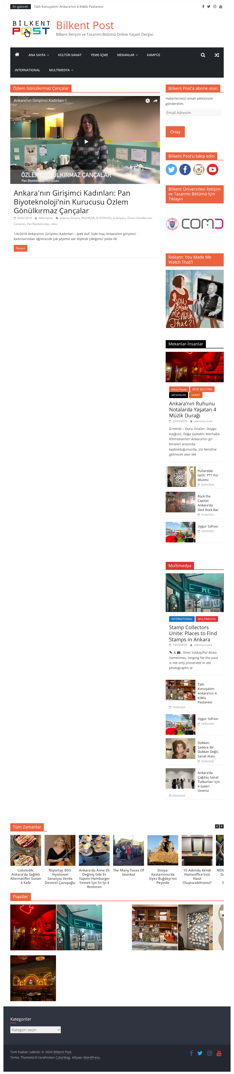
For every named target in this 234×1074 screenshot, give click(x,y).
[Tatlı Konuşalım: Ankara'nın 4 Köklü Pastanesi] (155, 929)
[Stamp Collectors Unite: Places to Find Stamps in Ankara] (195, 576)
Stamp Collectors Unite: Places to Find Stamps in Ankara (193, 633)
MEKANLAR (125, 55)
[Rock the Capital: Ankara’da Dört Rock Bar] (180, 494)
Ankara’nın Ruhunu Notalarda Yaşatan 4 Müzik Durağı (192, 409)
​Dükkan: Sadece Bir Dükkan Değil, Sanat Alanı (208, 749)
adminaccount (203, 421)
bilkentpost (46, 218)
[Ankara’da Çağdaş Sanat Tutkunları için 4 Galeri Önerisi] (180, 770)
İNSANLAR (87, 218)
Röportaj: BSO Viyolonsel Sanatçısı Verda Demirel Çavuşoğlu (60, 876)
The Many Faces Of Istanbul (128, 872)
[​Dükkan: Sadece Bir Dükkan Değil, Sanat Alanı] (180, 740)
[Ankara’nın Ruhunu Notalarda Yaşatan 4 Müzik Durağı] (195, 354)
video (54, 224)
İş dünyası (119, 218)
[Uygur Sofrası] (180, 524)
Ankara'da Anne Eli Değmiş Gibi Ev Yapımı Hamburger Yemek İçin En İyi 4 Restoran (94, 878)
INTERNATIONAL (27, 70)
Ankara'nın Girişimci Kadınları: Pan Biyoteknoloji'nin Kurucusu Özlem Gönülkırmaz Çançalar (72, 201)
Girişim (75, 218)
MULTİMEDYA (59, 70)
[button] (222, 826)
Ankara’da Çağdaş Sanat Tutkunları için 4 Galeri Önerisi (209, 782)
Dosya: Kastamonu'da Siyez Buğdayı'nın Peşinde (163, 876)
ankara (64, 218)
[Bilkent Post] (17, 55)
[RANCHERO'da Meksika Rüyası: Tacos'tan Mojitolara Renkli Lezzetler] (33, 980)
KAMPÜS (153, 55)
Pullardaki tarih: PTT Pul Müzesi (208, 475)
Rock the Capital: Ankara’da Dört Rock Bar (208, 503)
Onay (175, 131)
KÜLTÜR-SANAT (70, 55)
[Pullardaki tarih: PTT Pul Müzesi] (180, 469)
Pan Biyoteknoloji (38, 224)
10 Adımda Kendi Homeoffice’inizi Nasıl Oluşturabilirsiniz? (197, 876)
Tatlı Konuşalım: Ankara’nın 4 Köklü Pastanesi (69, 7)
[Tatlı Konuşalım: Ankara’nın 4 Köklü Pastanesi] (180, 682)
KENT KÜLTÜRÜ (202, 389)
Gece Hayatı (179, 389)
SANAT (195, 395)
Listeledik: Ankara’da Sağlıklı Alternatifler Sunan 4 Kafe (25, 876)
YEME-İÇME (99, 55)
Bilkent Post (85, 25)
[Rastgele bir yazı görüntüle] (217, 55)
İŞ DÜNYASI (103, 218)
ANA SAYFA (37, 55)
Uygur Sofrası (208, 526)
